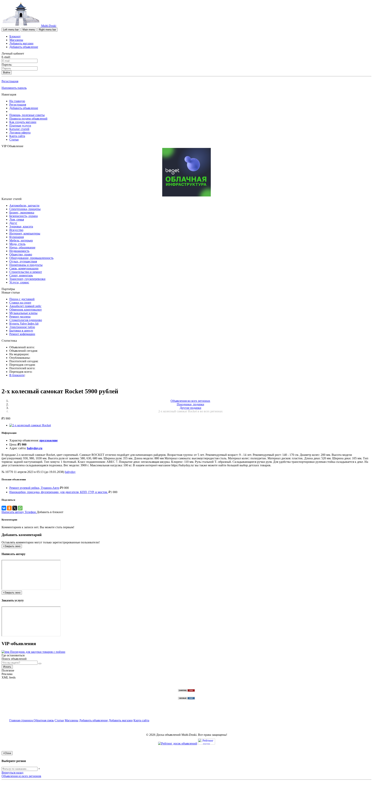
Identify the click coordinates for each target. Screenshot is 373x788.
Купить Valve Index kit (23, 323)
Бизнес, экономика (21, 212)
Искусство (16, 230)
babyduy (70, 471)
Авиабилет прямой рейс (25, 306)
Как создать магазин (22, 122)
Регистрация (10, 81)
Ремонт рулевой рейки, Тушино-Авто (34, 487)
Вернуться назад (12, 772)
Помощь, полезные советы (27, 115)
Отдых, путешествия (23, 261)
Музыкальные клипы (23, 313)
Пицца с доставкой (22, 299)
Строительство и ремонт (25, 272)
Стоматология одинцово (25, 320)
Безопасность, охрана (23, 216)
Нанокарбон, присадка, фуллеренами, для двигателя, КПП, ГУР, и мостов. (58, 492)
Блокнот (15, 36)
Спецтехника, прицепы (25, 209)
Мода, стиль (17, 244)
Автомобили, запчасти (24, 205)
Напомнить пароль (14, 87)
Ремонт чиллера (20, 316)
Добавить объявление (23, 47)
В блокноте (16, 375)
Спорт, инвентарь (21, 275)
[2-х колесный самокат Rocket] (30, 425)
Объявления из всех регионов (21, 776)
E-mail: (6, 57)
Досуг (13, 223)
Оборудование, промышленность (31, 258)
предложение (48, 440)
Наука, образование (22, 247)
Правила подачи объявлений (28, 118)
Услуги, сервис (19, 282)
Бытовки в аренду (21, 330)
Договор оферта (20, 132)
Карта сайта (17, 136)
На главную (17, 101)
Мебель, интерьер (21, 240)
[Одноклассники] (9, 508)
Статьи (14, 139)
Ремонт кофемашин (22, 334)
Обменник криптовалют (25, 309)
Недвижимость (19, 251)
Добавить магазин (21, 43)
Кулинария (16, 237)
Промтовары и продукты (26, 265)
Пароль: (7, 64)
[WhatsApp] (20, 508)
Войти (6, 72)
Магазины (16, 40)
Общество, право (20, 254)
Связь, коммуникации (23, 268)
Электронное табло (22, 327)
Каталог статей (19, 129)
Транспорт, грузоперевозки (27, 279)
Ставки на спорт (20, 302)
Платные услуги (20, 125)
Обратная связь (44, 720)
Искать (7, 666)
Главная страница (21, 720)
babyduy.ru (34, 448)
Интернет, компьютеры (24, 233)
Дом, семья (16, 219)
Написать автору (13, 512)
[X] (14, 508)
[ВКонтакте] (4, 508)
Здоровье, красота (21, 226)
